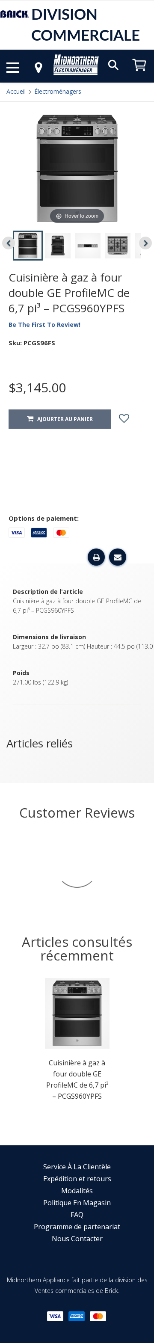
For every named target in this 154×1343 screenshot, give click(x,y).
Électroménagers (57, 91)
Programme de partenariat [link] (77, 1226)
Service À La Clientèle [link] (77, 1166)
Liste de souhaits (131, 419)
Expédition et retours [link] (77, 1178)
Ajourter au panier (63, 419)
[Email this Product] (117, 557)
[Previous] (8, 243)
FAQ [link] (77, 1214)
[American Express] (76, 1316)
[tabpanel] (77, 1042)
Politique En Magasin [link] (77, 1202)
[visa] (55, 1316)
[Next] (145, 243)
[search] (113, 64)
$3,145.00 (37, 387)
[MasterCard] (98, 1316)
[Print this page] (96, 557)
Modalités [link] (77, 1190)
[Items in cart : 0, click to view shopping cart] (139, 75)
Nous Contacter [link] (77, 1238)
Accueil (16, 91)
